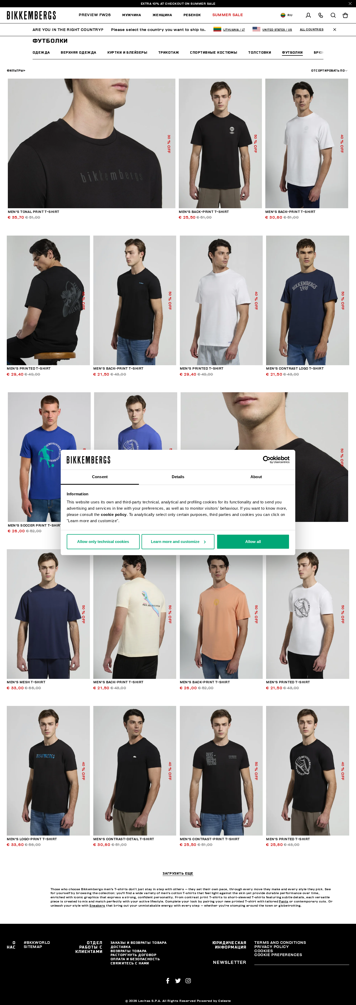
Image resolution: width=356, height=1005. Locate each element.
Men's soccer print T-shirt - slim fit (44, 525)
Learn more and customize (175, 541)
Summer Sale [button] (227, 15)
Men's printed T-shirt (29, 368)
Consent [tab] (100, 477)
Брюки (320, 52)
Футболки (292, 52)
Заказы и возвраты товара (139, 943)
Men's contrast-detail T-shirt (123, 839)
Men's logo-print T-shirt (32, 839)
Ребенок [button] (192, 15)
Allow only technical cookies (103, 541)
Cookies (263, 951)
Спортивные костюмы (213, 52)
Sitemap (33, 947)
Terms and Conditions (280, 943)
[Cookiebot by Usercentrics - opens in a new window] (267, 460)
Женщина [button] (162, 15)
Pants (283, 901)
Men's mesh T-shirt (26, 682)
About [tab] (256, 477)
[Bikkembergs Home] (31, 15)
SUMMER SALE (203, 3)
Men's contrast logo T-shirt (295, 368)
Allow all (253, 541)
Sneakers (97, 905)
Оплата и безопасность (135, 959)
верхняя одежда (78, 52)
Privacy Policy (271, 947)
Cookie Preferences (278, 955)
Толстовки (259, 52)
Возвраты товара (129, 951)
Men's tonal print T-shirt (33, 212)
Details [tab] (178, 477)
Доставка (121, 947)
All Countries (312, 29)
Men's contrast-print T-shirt (210, 839)
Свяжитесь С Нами (130, 963)
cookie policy (114, 514)
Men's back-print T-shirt (204, 212)
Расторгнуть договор (133, 955)
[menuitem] (97, 15)
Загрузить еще (178, 873)
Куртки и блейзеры (127, 52)
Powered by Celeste (214, 1000)
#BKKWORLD (37, 943)
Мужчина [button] (131, 15)
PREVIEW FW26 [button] (95, 15)
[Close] (350, 3)
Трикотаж (168, 52)
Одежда (41, 52)
